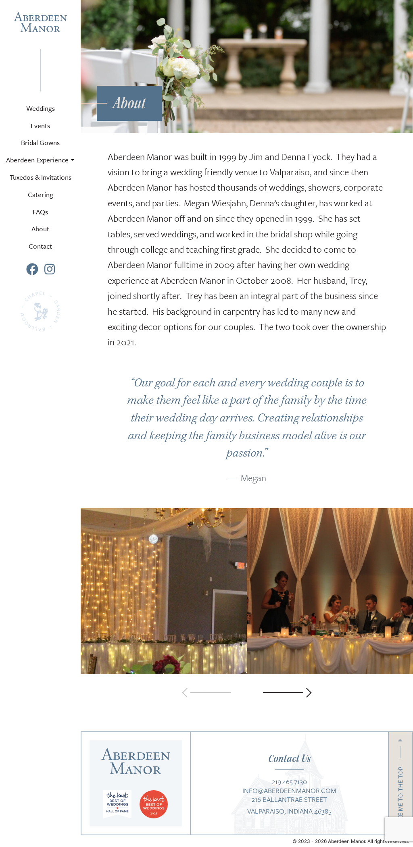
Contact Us (289, 758)
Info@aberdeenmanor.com (289, 789)
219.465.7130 (289, 780)
